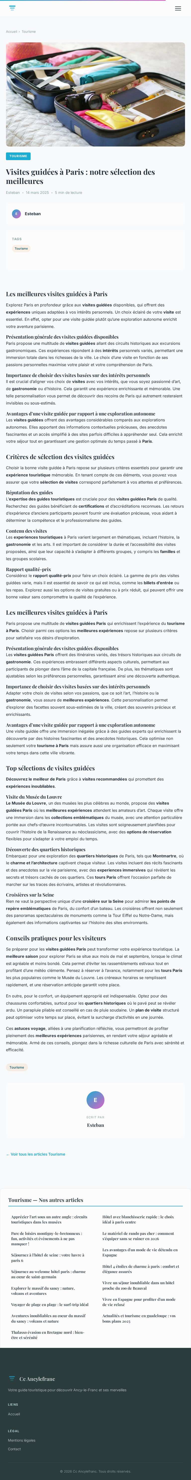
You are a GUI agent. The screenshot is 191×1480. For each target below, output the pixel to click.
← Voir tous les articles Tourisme (35, 1154)
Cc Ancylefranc (37, 1378)
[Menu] (178, 8)
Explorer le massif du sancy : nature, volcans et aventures (43, 1291)
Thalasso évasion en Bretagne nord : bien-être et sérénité (47, 1335)
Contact (14, 1449)
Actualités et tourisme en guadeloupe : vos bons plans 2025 (139, 1318)
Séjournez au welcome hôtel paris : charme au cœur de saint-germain (48, 1274)
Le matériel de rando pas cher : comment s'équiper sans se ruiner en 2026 (138, 1236)
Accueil (11, 31)
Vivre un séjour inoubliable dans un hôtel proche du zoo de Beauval (138, 1285)
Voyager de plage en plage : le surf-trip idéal (50, 1304)
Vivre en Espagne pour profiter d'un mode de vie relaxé (139, 1302)
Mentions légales (21, 1440)
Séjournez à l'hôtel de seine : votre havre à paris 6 (47, 1257)
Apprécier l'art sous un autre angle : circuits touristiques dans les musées (49, 1219)
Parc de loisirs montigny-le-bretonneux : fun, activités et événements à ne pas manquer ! (46, 1239)
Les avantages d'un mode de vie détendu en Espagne (140, 1252)
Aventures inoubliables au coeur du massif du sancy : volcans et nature (48, 1318)
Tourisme (29, 31)
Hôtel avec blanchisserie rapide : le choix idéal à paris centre (138, 1219)
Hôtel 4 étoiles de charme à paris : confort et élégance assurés (140, 1269)
